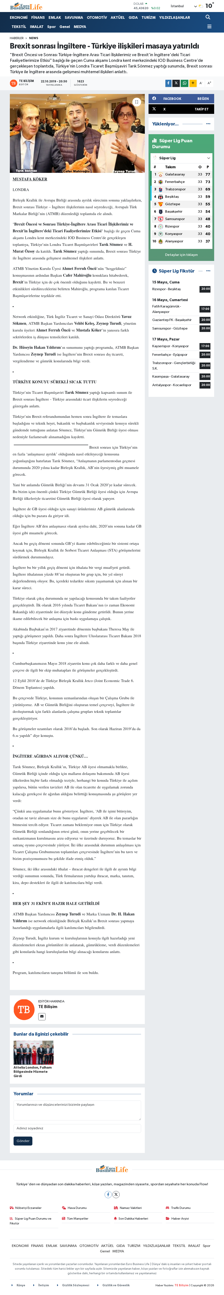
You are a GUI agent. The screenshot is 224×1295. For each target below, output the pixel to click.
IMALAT (37, 27)
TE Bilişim (47, 1007)
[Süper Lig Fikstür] (208, 271)
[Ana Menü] (209, 27)
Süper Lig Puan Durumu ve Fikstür (31, 1221)
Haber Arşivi (180, 1218)
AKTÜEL (118, 17)
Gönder (23, 1141)
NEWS (33, 38)
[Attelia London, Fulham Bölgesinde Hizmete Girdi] (34, 1052)
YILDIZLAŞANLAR (174, 17)
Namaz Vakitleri (131, 1208)
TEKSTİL (19, 27)
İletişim (43, 1285)
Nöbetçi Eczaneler (28, 1208)
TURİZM (149, 17)
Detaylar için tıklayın (181, 255)
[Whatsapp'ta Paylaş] (184, 83)
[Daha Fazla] (193, 83)
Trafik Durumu (181, 1208)
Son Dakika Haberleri (133, 1218)
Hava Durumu (77, 1208)
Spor (51, 27)
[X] (116, 1194)
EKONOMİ (19, 17)
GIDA (133, 17)
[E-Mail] (42, 1016)
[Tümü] (208, 124)
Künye (20, 1285)
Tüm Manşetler (77, 1218)
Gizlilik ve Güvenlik (116, 1285)
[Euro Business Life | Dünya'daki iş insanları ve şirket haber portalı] (26, 6)
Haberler (17, 38)
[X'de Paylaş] (176, 83)
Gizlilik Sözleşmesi (75, 1285)
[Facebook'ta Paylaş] (168, 83)
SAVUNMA (74, 17)
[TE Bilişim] (24, 1009)
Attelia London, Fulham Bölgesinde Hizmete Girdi (33, 1072)
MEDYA (80, 27)
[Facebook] (108, 1194)
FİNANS (38, 17)
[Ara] (208, 17)
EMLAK (55, 17)
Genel (65, 27)
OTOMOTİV (97, 17)
